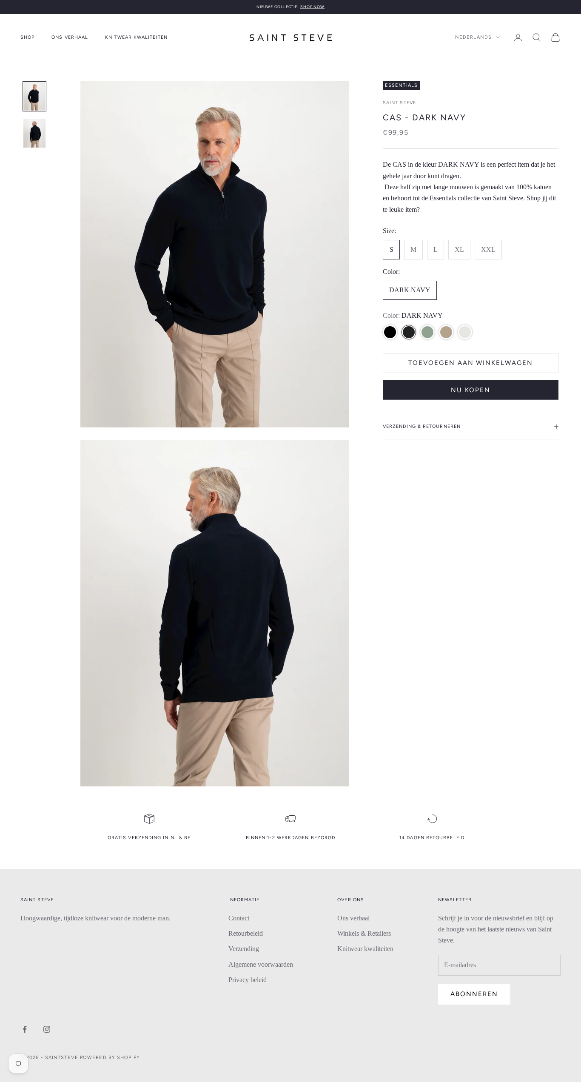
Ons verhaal (69, 37)
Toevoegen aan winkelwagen (470, 363)
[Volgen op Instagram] (47, 1029)
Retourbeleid (245, 933)
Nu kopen (471, 389)
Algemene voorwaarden (260, 964)
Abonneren (474, 994)
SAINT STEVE (399, 102)
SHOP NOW (312, 6)
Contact (238, 918)
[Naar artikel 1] (34, 96)
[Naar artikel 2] (34, 133)
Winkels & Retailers (364, 933)
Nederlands (473, 37)
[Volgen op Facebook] (24, 1029)
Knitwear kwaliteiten (136, 37)
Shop (27, 37)
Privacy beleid (247, 979)
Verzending (243, 948)
